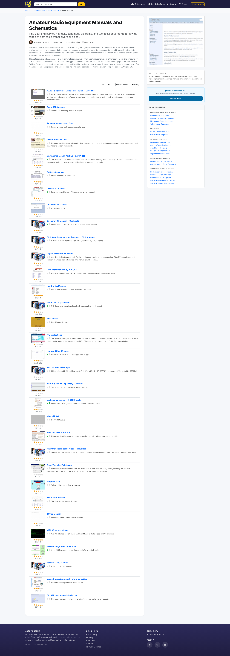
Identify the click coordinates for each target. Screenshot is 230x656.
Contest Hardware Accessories (162, 118)
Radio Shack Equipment (159, 115)
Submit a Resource (155, 634)
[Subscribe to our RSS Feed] (165, 645)
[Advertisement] (84, 75)
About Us (90, 640)
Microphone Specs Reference (161, 121)
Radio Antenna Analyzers (160, 142)
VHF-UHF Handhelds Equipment (162, 180)
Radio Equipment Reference (161, 161)
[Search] (81, 4)
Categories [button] (139, 4)
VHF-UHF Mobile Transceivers (162, 183)
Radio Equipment (38, 11)
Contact (89, 643)
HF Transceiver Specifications (161, 172)
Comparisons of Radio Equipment (163, 164)
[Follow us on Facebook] (157, 645)
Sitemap (90, 637)
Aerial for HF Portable (158, 148)
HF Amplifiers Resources (159, 132)
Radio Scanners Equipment (160, 177)
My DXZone (199, 4)
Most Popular (123, 84)
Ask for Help (92, 634)
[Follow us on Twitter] (149, 645)
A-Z (111, 84)
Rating (136, 84)
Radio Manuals (53, 11)
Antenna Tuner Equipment (160, 145)
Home (27, 11)
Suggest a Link (175, 98)
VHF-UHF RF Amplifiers (159, 135)
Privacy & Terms (93, 647)
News (184, 4)
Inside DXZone (158, 4)
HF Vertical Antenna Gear (160, 151)
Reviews (173, 4)
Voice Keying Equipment (159, 124)
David (46, 42)
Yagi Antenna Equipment (160, 154)
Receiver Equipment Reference (162, 175)
